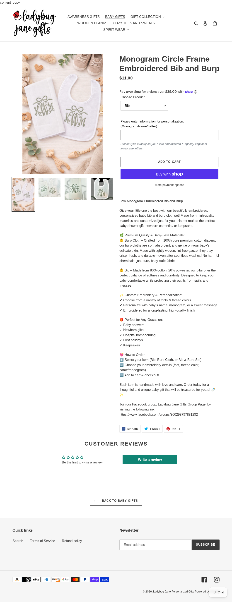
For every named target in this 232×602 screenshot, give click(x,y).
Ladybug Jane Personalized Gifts (173, 591)
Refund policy (72, 541)
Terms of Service (42, 541)
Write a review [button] (150, 460)
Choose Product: (133, 97)
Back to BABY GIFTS (119, 500)
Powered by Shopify (207, 591)
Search (17, 541)
